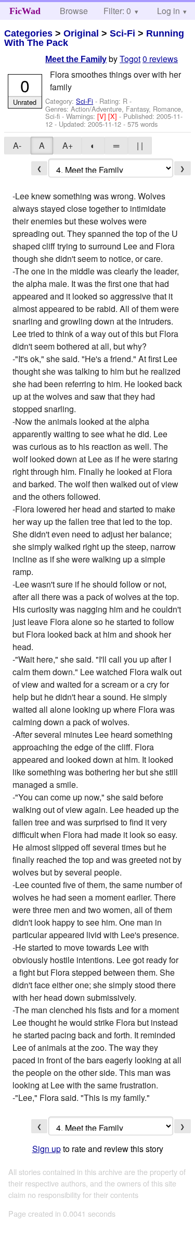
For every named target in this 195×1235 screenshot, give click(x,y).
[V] (102, 116)
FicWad (25, 11)
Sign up (46, 1149)
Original (81, 33)
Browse (74, 11)
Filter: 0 (117, 11)
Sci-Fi (122, 33)
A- (17, 145)
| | (140, 145)
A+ (67, 145)
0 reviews (160, 59)
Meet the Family (76, 59)
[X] (113, 116)
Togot (130, 59)
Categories (28, 33)
